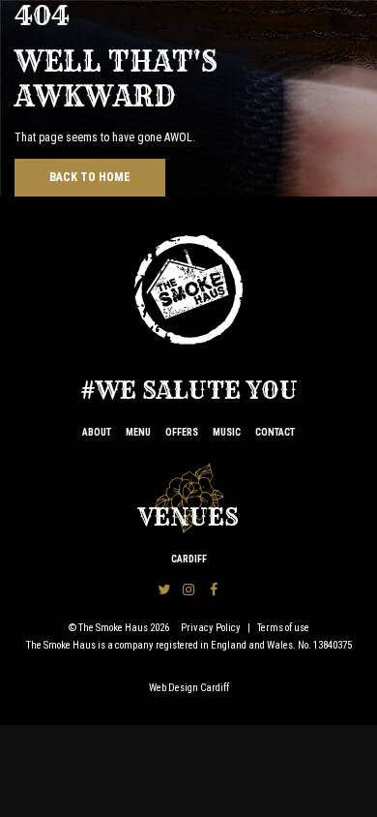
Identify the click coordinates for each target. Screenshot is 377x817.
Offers (181, 432)
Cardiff (189, 559)
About (96, 432)
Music (227, 432)
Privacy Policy (211, 627)
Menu (138, 432)
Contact (275, 432)
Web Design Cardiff (189, 687)
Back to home (89, 177)
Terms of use (283, 627)
